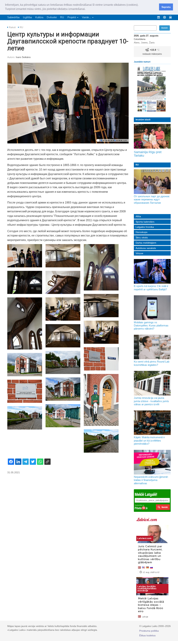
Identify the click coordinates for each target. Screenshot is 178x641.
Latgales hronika (145, 227)
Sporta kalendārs (145, 221)
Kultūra (39, 17)
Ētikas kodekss (147, 635)
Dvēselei (52, 17)
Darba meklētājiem (146, 242)
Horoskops (141, 232)
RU (62, 17)
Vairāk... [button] (87, 17)
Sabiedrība (13, 17)
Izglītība (27, 17)
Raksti (12, 27)
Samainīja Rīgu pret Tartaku (147, 153)
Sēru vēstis (142, 237)
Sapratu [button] (166, 7)
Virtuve (139, 253)
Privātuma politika (149, 630)
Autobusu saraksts (146, 248)
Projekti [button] (72, 17)
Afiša (138, 216)
